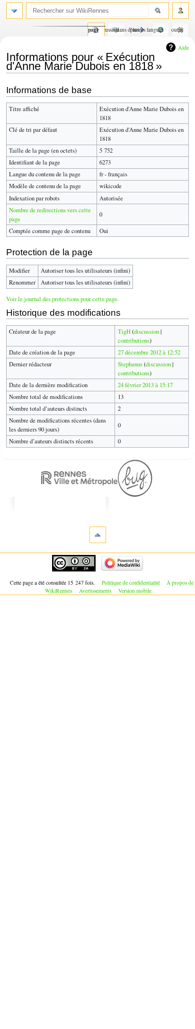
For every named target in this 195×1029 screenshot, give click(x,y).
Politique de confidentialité (131, 582)
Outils (177, 29)
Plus (134, 29)
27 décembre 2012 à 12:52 (149, 352)
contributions (134, 341)
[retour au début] (97, 535)
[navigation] (14, 10)
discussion (146, 332)
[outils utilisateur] (180, 10)
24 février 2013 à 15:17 (145, 385)
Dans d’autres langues (157, 29)
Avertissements (95, 590)
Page (93, 30)
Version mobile (134, 590)
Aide (183, 47)
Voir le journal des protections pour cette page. (62, 299)
